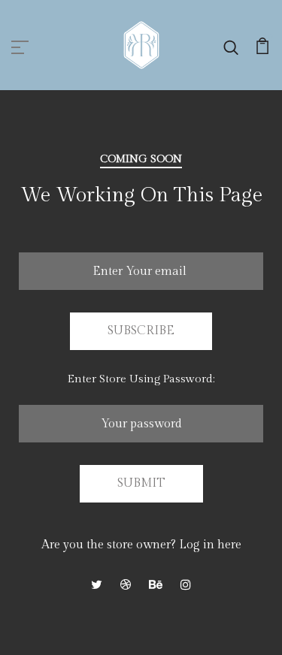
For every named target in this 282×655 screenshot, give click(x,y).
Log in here (210, 545)
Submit (141, 483)
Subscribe (141, 331)
